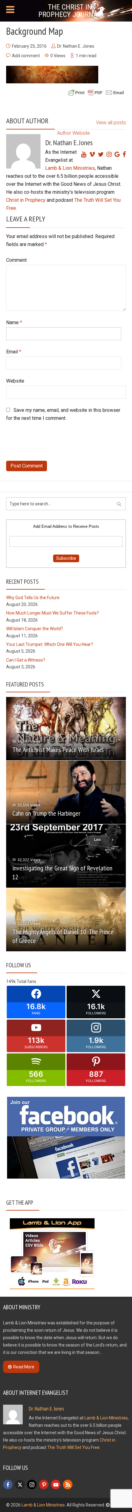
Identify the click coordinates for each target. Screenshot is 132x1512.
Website (15, 381)
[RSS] (67, 1484)
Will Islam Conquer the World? (34, 628)
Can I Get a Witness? (25, 660)
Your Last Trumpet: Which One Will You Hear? (49, 644)
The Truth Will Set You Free (73, 1447)
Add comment (26, 55)
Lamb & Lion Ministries (70, 168)
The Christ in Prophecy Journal (69, 11)
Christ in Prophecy (25, 200)
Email (13, 352)
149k (11, 981)
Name (14, 322)
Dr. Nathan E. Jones (75, 46)
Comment (16, 260)
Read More (23, 1366)
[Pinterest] (44, 1484)
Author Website (73, 133)
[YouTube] (55, 1484)
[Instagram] (32, 1484)
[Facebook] (8, 1484)
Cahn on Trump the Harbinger (46, 813)
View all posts (111, 122)
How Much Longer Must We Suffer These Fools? (52, 613)
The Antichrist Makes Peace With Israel (58, 749)
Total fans (26, 981)
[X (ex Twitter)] (20, 1484)
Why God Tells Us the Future (33, 597)
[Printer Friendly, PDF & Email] (96, 92)
